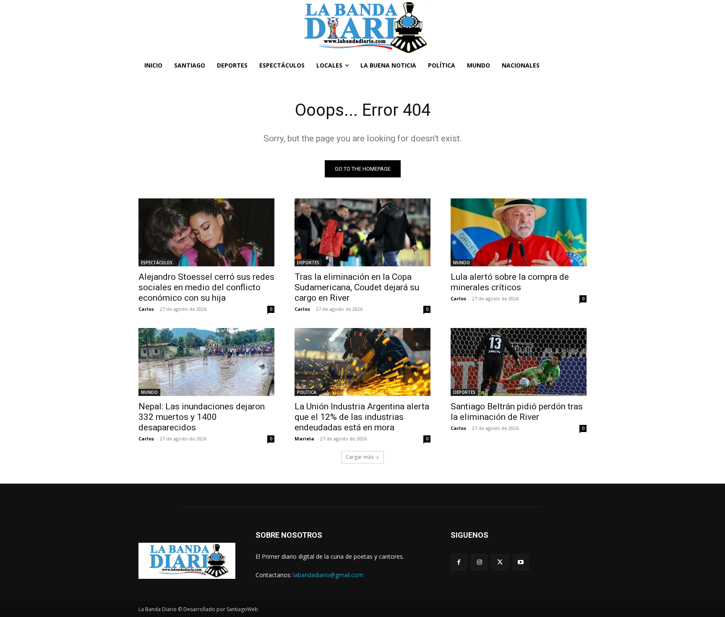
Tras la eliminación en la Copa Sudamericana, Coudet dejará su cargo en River (357, 287)
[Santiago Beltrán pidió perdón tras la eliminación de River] (519, 362)
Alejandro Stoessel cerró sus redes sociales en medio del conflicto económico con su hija (206, 287)
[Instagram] (479, 562)
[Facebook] (459, 562)
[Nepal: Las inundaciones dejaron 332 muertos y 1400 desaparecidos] (206, 362)
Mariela (304, 438)
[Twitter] (500, 562)
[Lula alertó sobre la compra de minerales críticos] (519, 232)
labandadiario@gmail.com (328, 575)
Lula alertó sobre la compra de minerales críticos (510, 282)
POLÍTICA (306, 392)
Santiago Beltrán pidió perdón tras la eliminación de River (517, 411)
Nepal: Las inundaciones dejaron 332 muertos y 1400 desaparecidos (201, 416)
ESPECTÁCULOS (156, 263)
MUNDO (461, 263)
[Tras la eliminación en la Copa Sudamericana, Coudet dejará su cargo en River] (362, 232)
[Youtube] (521, 562)
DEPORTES (308, 263)
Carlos (146, 309)
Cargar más (359, 457)
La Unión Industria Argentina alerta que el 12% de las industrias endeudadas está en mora (362, 416)
